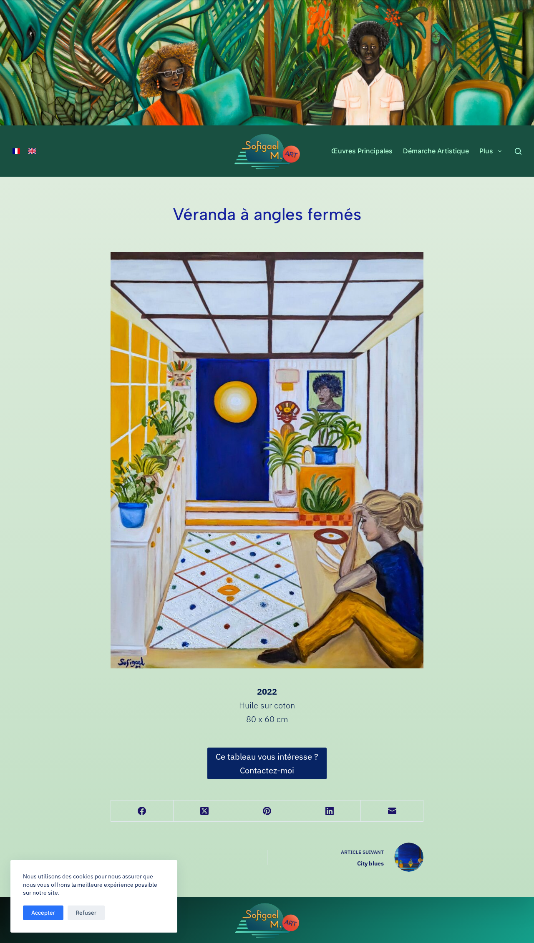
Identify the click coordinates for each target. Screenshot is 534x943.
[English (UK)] (32, 151)
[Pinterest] (267, 811)
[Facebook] (142, 811)
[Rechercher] (518, 151)
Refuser (86, 912)
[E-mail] (392, 811)
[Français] (16, 151)
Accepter (43, 912)
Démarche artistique (436, 151)
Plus (486, 151)
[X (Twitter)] (205, 811)
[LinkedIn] (329, 811)
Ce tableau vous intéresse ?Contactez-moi (267, 763)
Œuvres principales (362, 151)
